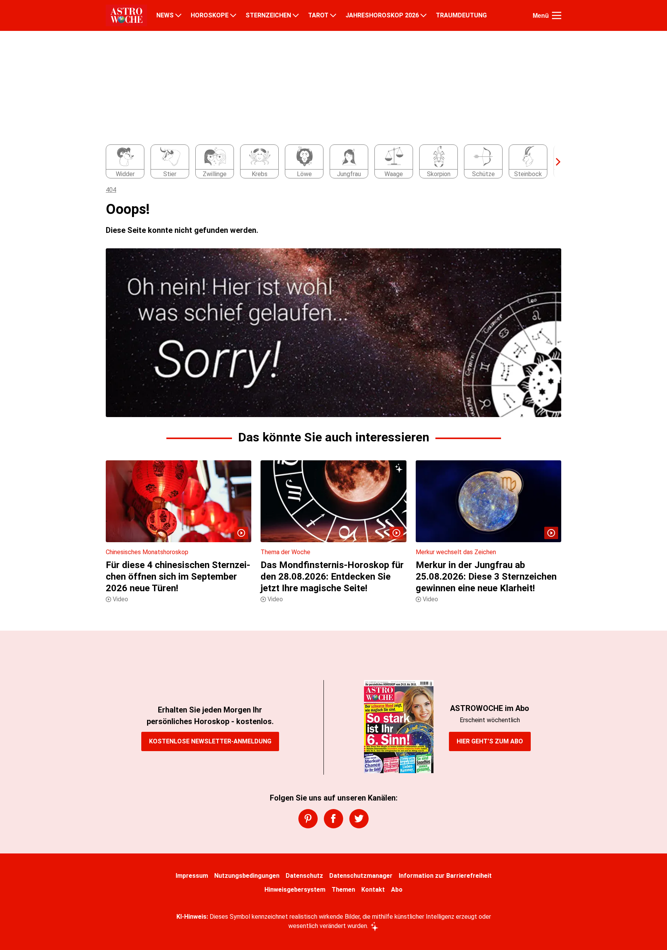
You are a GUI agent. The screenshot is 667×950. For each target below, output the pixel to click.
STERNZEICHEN (268, 15)
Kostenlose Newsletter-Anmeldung (210, 741)
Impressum (192, 875)
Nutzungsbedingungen (246, 875)
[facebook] (333, 818)
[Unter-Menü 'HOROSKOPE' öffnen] (233, 15)
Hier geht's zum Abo (490, 741)
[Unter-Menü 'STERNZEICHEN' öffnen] (296, 15)
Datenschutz (304, 875)
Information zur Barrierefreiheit (445, 875)
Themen (343, 889)
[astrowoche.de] (126, 15)
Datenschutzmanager (361, 875)
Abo (397, 889)
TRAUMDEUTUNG (461, 15)
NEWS (165, 15)
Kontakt (373, 889)
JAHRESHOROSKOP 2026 (382, 15)
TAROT (318, 15)
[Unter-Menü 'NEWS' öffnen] (178, 15)
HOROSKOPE (210, 15)
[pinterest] (308, 818)
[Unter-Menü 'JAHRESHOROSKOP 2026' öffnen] (423, 15)
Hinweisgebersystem (294, 889)
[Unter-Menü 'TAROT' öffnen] (333, 15)
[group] (328, 161)
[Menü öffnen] (556, 15)
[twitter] (359, 818)
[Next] (554, 161)
